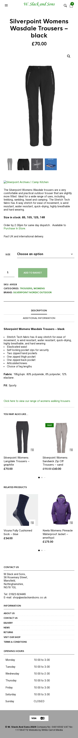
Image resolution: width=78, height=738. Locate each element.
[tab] (39, 311)
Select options (32, 450)
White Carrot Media (52, 730)
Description (39, 310)
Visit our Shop (12, 637)
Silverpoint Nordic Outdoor (32, 292)
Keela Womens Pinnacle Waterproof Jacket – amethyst (58, 534)
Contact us (11, 618)
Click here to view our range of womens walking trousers (37, 401)
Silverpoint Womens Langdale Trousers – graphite (17, 461)
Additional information (39, 318)
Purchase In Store (14, 228)
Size (7, 254)
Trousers (26, 288)
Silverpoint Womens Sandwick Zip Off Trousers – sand (55, 461)
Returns (8, 632)
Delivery (8, 623)
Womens (39, 288)
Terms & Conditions (15, 642)
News (7, 627)
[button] (7, 5)
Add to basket (33, 272)
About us (9, 613)
